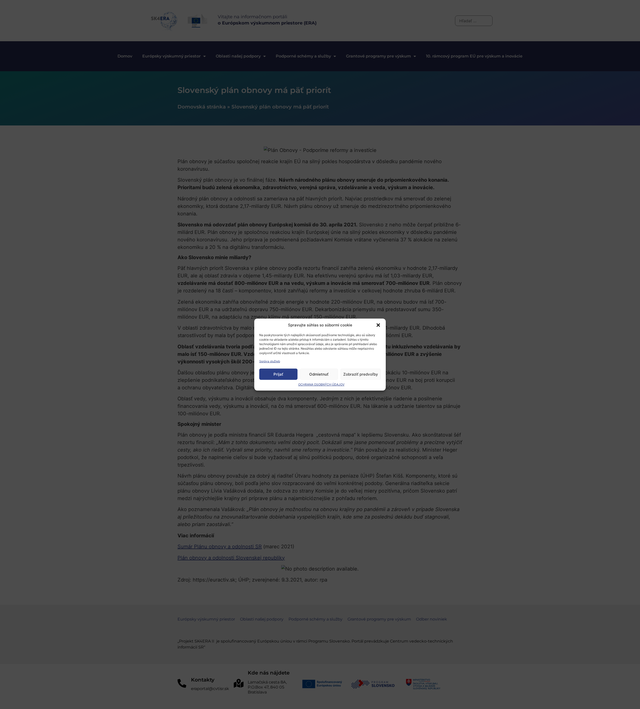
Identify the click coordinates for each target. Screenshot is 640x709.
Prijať (278, 374)
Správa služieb (269, 361)
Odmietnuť (318, 374)
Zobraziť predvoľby (360, 374)
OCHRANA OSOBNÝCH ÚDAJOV (321, 384)
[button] (378, 325)
